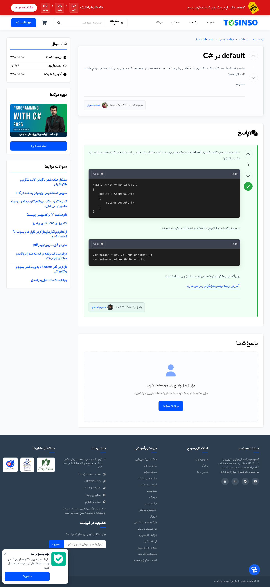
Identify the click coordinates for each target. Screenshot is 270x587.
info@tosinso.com (89, 475)
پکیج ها (192, 22)
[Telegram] (245, 481)
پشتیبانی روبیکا (93, 495)
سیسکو (153, 497)
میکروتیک (152, 491)
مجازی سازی (150, 472)
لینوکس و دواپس (148, 485)
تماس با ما (202, 472)
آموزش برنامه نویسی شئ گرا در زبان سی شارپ (213, 286)
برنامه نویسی (226, 39)
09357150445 (92, 481)
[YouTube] (255, 481)
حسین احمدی (98, 307)
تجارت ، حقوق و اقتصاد (145, 560)
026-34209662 (92, 488)
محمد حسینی (93, 105)
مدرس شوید (201, 459)
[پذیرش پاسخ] (248, 186)
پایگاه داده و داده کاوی (145, 522)
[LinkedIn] (235, 481)
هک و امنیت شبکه (147, 478)
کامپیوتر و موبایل (148, 510)
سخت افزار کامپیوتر (147, 548)
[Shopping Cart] (44, 23)
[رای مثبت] (253, 56)
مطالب (175, 22)
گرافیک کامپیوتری (148, 535)
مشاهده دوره (38, 146)
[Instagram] (225, 481)
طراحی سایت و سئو (147, 529)
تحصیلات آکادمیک (147, 554)
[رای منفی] (253, 78)
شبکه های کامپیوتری (146, 459)
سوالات (158, 22)
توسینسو (258, 39)
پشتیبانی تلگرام (93, 502)
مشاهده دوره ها (24, 7)
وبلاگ (204, 466)
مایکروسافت (150, 466)
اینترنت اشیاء (150, 541)
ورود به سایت (171, 406)
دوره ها (210, 22)
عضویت (56, 544)
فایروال (153, 516)
